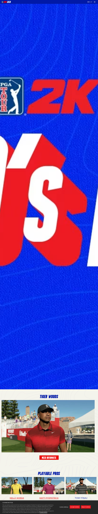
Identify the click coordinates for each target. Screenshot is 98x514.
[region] (49, 507)
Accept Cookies (75, 506)
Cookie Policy (43, 512)
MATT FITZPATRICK (48, 498)
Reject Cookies (86, 506)
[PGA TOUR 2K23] (6, 2)
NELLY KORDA (17, 498)
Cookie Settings (64, 506)
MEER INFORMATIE (49, 457)
